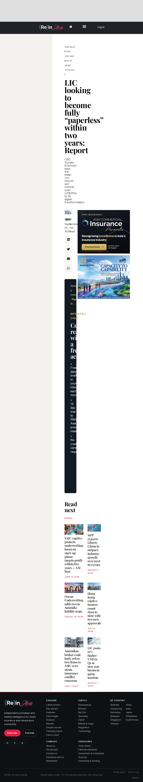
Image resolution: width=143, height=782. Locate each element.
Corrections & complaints (91, 753)
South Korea (132, 719)
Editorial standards (87, 749)
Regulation (83, 727)
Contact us (51, 753)
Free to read (52, 735)
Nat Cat (82, 712)
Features (50, 712)
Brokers (82, 708)
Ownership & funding (89, 761)
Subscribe (12, 733)
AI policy (82, 757)
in (7, 743)
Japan (129, 712)
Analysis (50, 719)
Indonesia (115, 712)
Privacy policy (119, 772)
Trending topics (54, 731)
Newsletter (52, 761)
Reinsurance (84, 705)
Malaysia (114, 716)
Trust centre (84, 746)
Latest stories (53, 705)
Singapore (115, 719)
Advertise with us (55, 757)
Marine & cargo (86, 723)
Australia (114, 705)
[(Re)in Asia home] (18, 703)
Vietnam (114, 723)
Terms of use (133, 772)
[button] (84, 26)
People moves (53, 727)
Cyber (81, 719)
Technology (84, 731)
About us (50, 746)
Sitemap (135, 778)
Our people (52, 749)
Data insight (52, 716)
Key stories (52, 708)
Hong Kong (116, 708)
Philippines (131, 716)
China (129, 705)
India (128, 708)
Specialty (83, 716)
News (68, 65)
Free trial (29, 733)
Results (50, 723)
